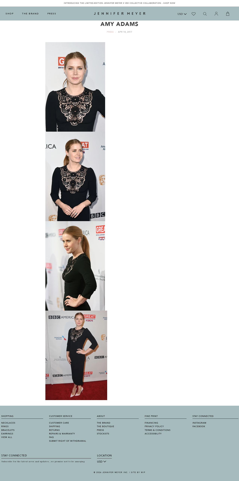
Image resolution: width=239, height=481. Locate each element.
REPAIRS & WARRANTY (62, 433)
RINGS (5, 426)
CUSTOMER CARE (59, 423)
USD (180, 14)
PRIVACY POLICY (154, 426)
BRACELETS (8, 430)
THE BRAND (30, 13)
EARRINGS (7, 433)
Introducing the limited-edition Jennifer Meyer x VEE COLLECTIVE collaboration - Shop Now (119, 3)
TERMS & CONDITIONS (157, 430)
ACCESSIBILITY (153, 433)
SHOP (10, 13)
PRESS (51, 13)
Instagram (199, 423)
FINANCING (151, 423)
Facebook (199, 426)
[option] (119, 3)
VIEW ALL (6, 437)
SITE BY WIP (138, 472)
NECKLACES (8, 423)
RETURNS (54, 430)
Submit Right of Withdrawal (67, 441)
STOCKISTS (103, 433)
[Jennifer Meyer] (119, 13)
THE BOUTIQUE (105, 426)
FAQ (51, 437)
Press (110, 32)
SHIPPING (54, 426)
